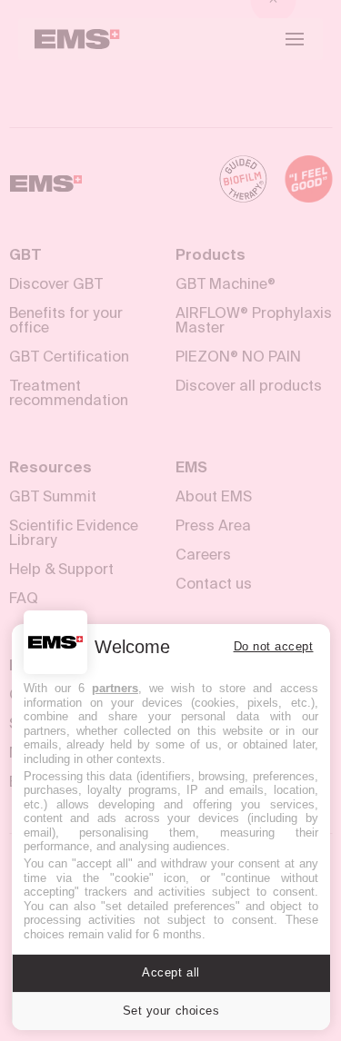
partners (115, 688)
